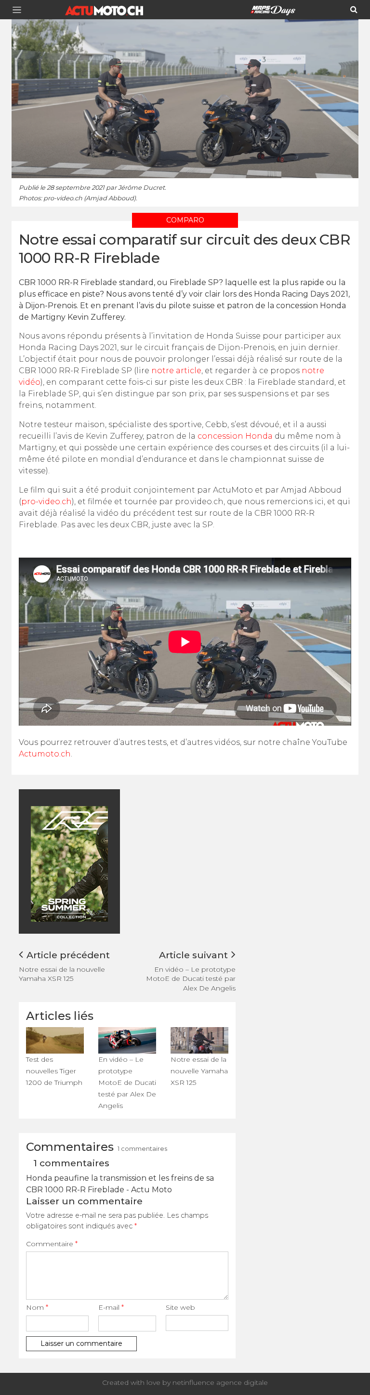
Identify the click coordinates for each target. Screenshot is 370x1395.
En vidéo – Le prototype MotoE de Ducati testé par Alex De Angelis (191, 978)
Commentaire (52, 1243)
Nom (37, 1307)
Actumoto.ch (45, 753)
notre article (176, 370)
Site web (180, 1307)
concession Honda (235, 436)
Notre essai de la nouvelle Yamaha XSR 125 (62, 974)
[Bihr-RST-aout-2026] (103, 863)
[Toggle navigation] (20, 9)
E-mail (111, 1307)
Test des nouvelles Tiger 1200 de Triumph (54, 1071)
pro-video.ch (46, 501)
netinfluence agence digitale (220, 1382)
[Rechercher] (353, 9)
